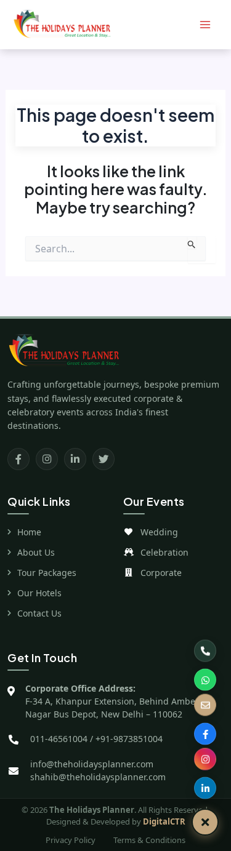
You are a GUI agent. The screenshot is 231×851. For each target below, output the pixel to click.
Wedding (159, 532)
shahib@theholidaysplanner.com (98, 777)
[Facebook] (18, 459)
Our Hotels (39, 593)
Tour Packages (46, 572)
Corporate (161, 572)
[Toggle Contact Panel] (205, 822)
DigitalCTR (164, 821)
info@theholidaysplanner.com (91, 764)
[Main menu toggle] (205, 25)
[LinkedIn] (75, 459)
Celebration (164, 552)
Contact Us (39, 613)
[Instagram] (47, 459)
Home (29, 532)
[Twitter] (103, 459)
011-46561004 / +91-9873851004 (96, 739)
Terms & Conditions (149, 839)
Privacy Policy (70, 839)
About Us (36, 552)
